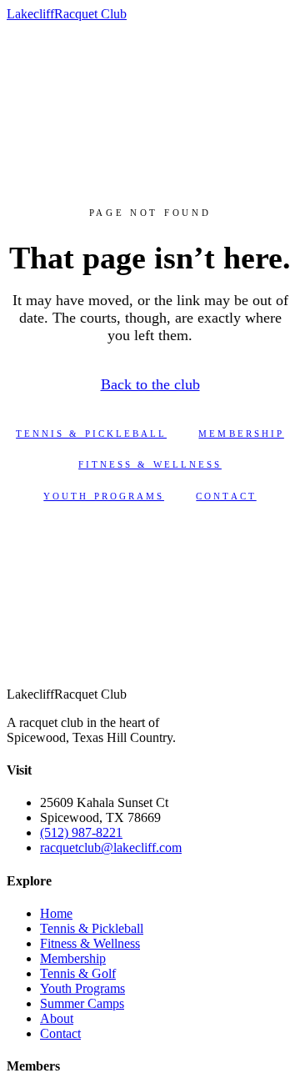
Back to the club (150, 384)
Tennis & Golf (78, 973)
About (56, 1018)
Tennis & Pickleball (91, 434)
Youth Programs (103, 496)
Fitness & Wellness (150, 464)
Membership (240, 434)
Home (56, 913)
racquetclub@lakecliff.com (111, 847)
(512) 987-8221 (81, 832)
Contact (226, 496)
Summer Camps (82, 1003)
